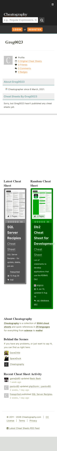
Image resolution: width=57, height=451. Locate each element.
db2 (36, 304)
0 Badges (22, 72)
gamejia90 (15, 378)
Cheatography (11, 323)
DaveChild (15, 352)
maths (39, 330)
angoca (40, 285)
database (44, 300)
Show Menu (52, 4)
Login (17, 29)
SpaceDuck (15, 358)
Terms (22, 420)
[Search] (41, 20)
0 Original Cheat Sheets (30, 61)
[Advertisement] (21, 4)
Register (35, 29)
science (28, 330)
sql (38, 300)
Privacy (33, 420)
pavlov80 (14, 386)
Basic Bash (35, 378)
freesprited (15, 272)
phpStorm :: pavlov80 (40, 386)
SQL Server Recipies (42, 394)
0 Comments (24, 68)
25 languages (43, 326)
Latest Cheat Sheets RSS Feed (24, 428)
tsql (11, 279)
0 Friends (22, 64)
